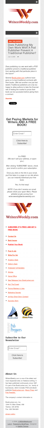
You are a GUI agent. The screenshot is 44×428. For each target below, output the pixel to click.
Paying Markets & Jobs (16, 288)
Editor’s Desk (12, 264)
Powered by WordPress (21, 424)
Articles (10, 272)
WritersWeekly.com (25, 421)
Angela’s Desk (13, 260)
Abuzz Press (29, 390)
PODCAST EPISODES (16, 268)
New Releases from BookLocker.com (21, 280)
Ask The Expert (15, 41)
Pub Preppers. (11, 392)
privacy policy (10, 414)
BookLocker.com (18, 77)
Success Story (13, 300)
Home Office (12, 276)
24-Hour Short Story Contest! (18, 296)
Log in (10, 424)
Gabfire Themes (23, 426)
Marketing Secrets (14, 292)
